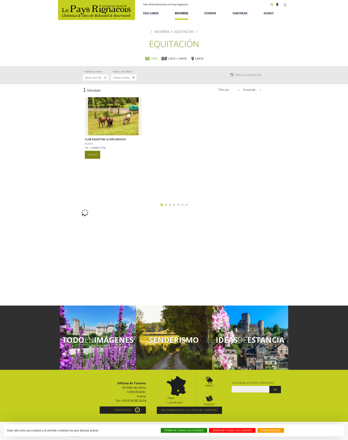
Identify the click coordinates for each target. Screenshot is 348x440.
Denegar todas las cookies (232, 430)
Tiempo (209, 385)
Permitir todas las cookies (184, 430)
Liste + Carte (177, 58)
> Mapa (170, 398)
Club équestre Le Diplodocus (105, 139)
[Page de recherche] (272, 4)
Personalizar (270, 430)
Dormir (210, 13)
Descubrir (151, 13)
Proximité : (250, 89)
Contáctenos (123, 410)
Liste (154, 58)
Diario (269, 13)
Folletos (209, 404)
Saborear (240, 13)
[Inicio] (96, 10)
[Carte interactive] (276, 3)
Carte (199, 58)
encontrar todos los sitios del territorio (189, 410)
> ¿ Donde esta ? (175, 402)
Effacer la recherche (248, 75)
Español (285, 4)
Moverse (181, 13)
